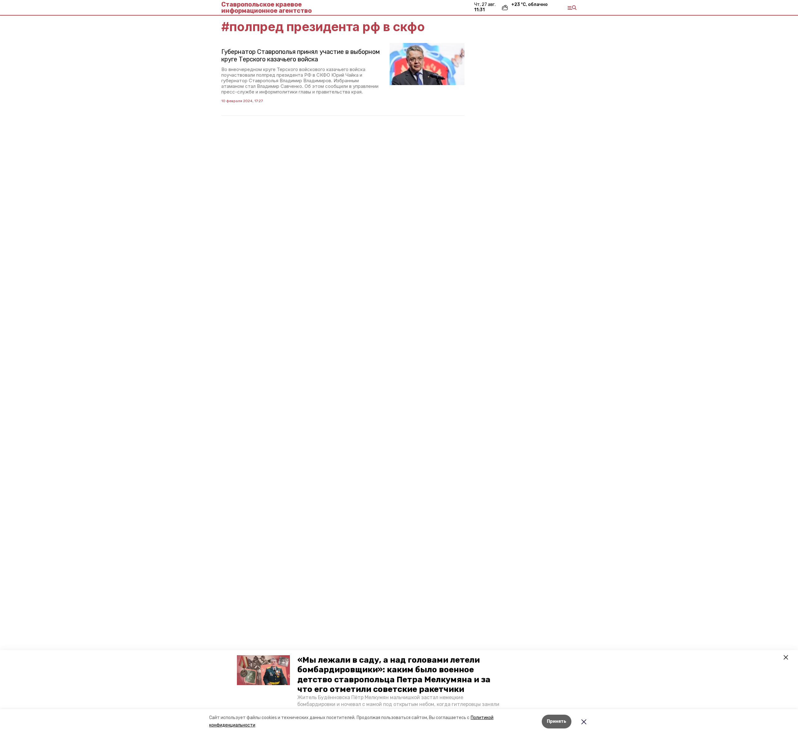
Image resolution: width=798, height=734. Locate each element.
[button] (263, 670)
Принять (556, 721)
